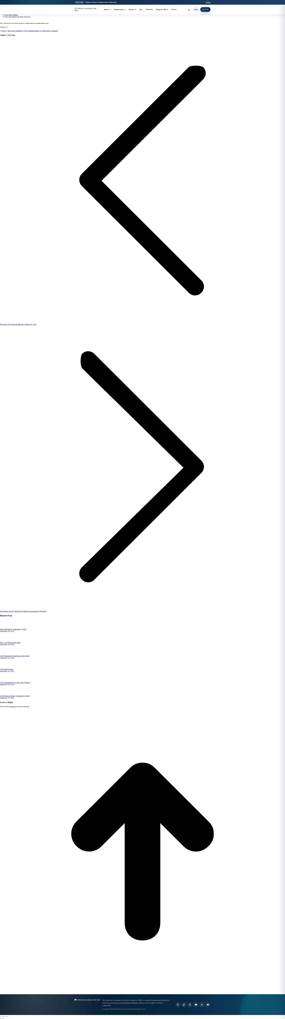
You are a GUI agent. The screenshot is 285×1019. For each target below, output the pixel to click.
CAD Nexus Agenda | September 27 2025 (15, 696)
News (141, 9)
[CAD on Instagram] (177, 1004)
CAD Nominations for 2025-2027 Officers (15, 683)
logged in (12, 706)
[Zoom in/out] (7, 1016)
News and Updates (14, 31)
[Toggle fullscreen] (5, 1016)
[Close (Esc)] (1, 1016)
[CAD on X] (202, 1004)
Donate (208, 2)
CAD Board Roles (6, 669)
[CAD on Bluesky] (208, 1004)
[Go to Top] (142, 993)
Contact (174, 9)
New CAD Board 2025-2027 (10, 643)
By (26, 31)
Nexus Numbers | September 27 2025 (13, 629)
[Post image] (6, 627)
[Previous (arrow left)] (1, 1018)
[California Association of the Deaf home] (87, 9)
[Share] (3, 1016)
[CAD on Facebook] (189, 1004)
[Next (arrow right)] (3, 1018)
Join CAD (205, 9)
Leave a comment (51, 31)
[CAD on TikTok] (183, 1004)
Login (196, 9)
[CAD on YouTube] (195, 1004)
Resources (149, 9)
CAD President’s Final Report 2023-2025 (14, 656)
